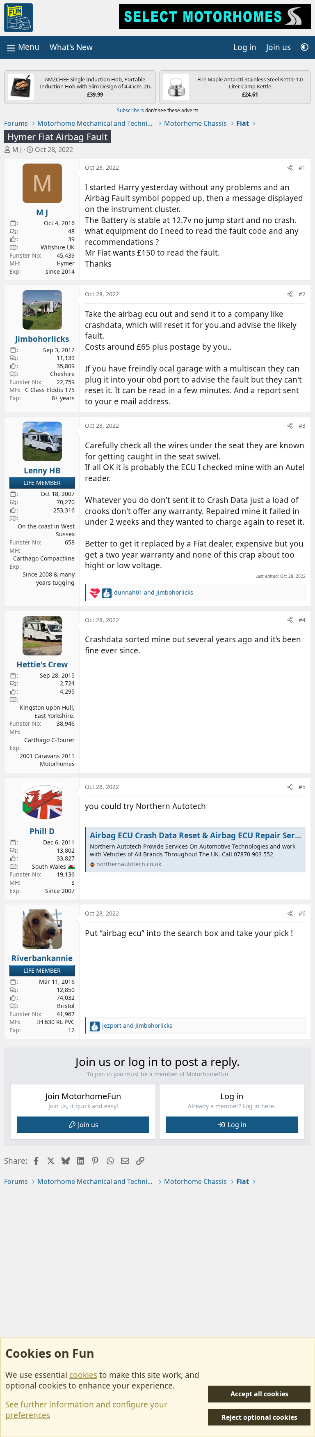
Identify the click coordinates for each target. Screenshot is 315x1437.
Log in (237, 1124)
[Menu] (22, 47)
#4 (302, 620)
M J (17, 149)
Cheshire (62, 374)
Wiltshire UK (58, 247)
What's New (71, 47)
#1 (302, 167)
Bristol (66, 1006)
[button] (304, 47)
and (153, 592)
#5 (302, 787)
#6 (302, 913)
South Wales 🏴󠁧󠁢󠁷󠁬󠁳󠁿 (53, 866)
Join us (88, 1124)
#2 (302, 294)
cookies (83, 1375)
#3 (302, 425)
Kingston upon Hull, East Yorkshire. (47, 712)
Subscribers (130, 110)
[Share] (290, 167)
